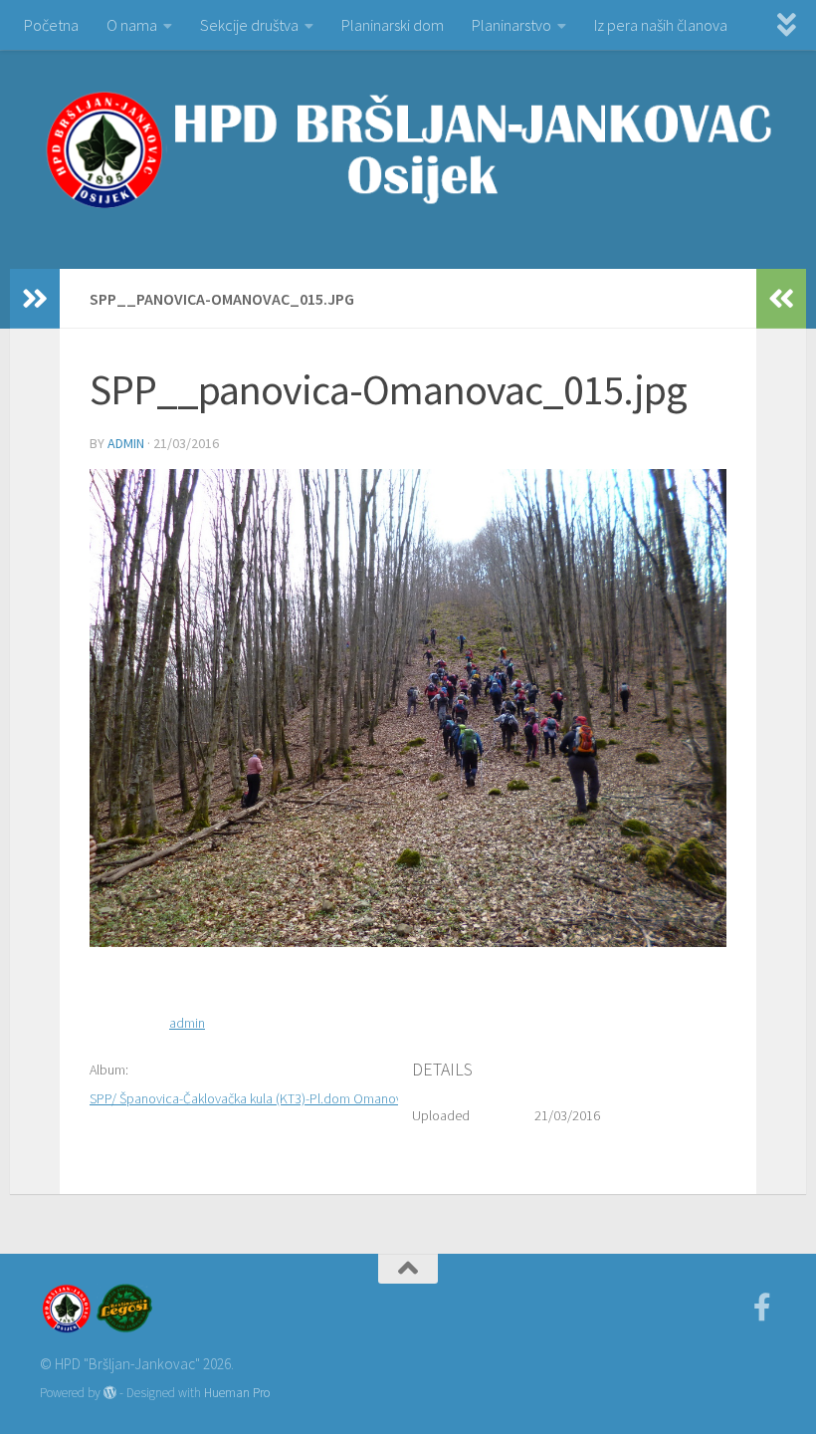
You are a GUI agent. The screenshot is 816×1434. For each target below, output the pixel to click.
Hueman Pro (237, 1392)
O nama (131, 25)
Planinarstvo (511, 25)
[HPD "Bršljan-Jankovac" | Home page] (408, 149)
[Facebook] (762, 1307)
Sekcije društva (249, 25)
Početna (51, 25)
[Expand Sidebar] (35, 299)
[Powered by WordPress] (109, 1392)
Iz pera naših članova (660, 25)
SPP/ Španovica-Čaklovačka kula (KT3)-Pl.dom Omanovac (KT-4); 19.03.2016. (306, 1098)
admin (125, 443)
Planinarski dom (392, 25)
